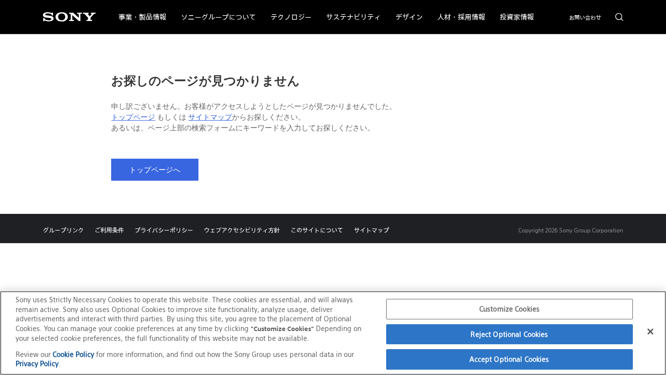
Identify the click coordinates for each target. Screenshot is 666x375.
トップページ (133, 117)
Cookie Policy (73, 354)
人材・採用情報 (457, 10)
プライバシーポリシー (164, 230)
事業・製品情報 (138, 10)
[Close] (650, 331)
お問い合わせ (585, 17)
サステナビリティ (350, 10)
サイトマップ (210, 117)
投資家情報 (513, 10)
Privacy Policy (37, 363)
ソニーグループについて (215, 10)
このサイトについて (317, 230)
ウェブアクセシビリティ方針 (242, 230)
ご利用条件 (109, 230)
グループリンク (63, 230)
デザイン (405, 10)
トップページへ (154, 170)
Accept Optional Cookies (509, 359)
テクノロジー (287, 10)
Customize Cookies (509, 309)
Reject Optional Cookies (509, 334)
